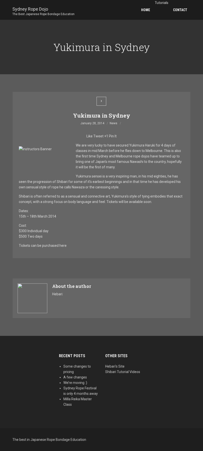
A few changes (75, 377)
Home (145, 10)
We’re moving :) (75, 383)
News (113, 123)
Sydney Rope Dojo (43, 9)
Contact (180, 10)
